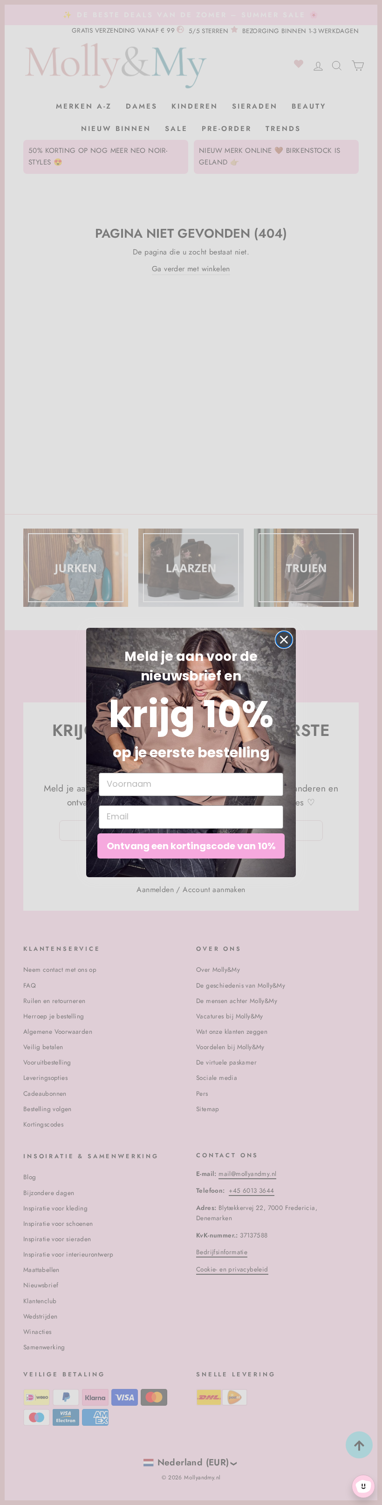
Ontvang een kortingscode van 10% (191, 845)
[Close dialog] (284, 640)
